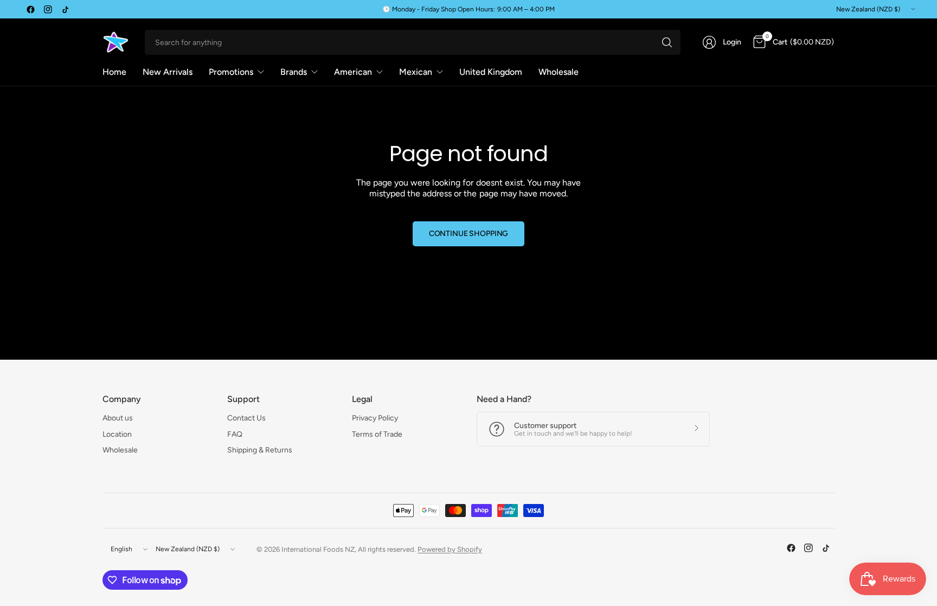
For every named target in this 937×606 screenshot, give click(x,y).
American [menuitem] (353, 72)
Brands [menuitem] (293, 72)
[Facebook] (30, 9)
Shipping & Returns (259, 450)
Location (117, 434)
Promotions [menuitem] (231, 72)
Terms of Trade (377, 434)
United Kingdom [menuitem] (490, 72)
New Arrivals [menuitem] (167, 72)
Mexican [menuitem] (415, 72)
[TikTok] (65, 9)
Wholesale (120, 450)
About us (117, 418)
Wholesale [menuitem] (558, 72)
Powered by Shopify (450, 549)
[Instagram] (47, 9)
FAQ (234, 434)
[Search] (667, 42)
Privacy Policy (375, 418)
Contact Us (246, 418)
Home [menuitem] (114, 72)
